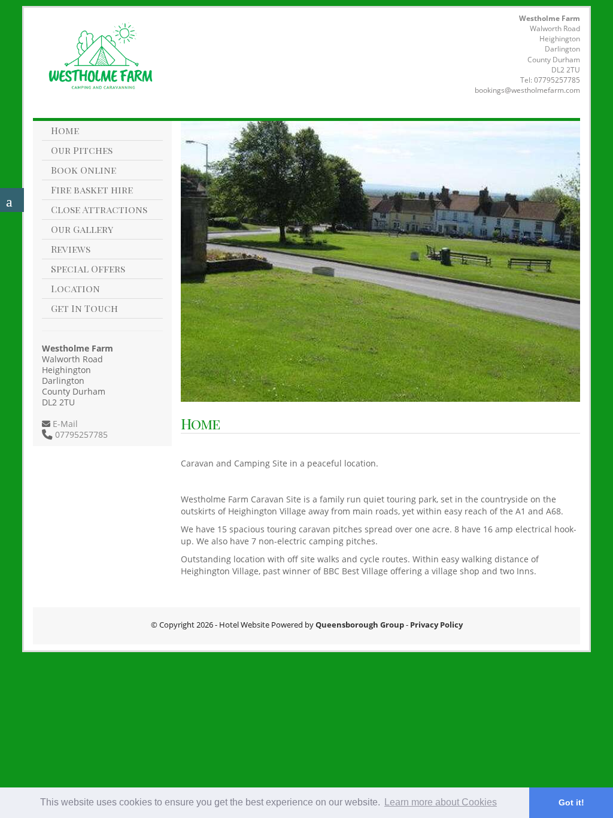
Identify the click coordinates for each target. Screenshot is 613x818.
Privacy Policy (436, 624)
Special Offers (88, 268)
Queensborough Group (359, 624)
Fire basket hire (92, 189)
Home (65, 130)
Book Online (83, 169)
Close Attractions (99, 209)
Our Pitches (82, 150)
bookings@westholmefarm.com (527, 90)
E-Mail (64, 423)
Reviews (70, 249)
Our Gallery (82, 229)
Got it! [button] (571, 802)
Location (75, 288)
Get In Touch (84, 308)
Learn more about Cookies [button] (440, 802)
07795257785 (557, 80)
